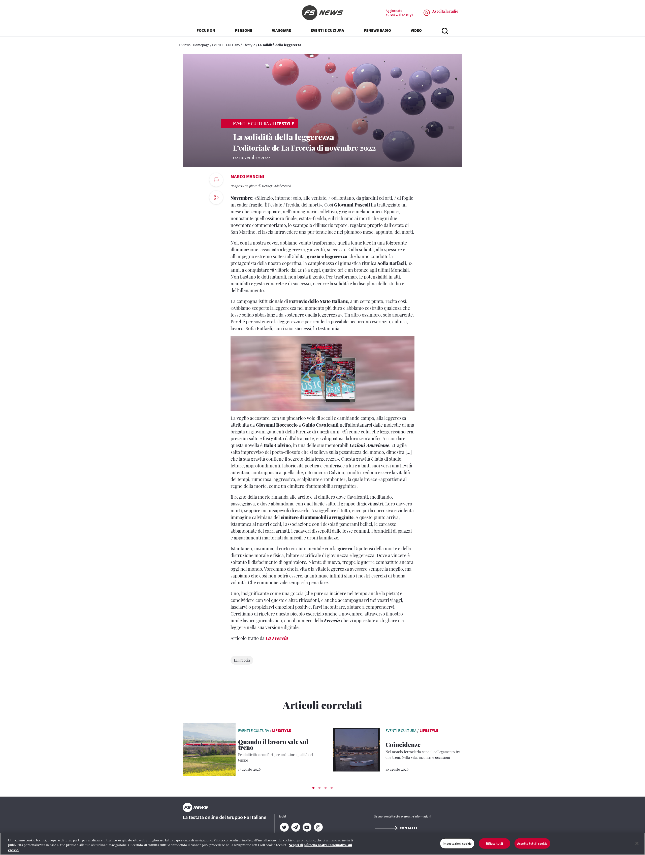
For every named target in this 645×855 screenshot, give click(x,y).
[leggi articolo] (209, 749)
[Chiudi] (636, 843)
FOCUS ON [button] (206, 30)
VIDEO (416, 30)
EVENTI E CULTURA (226, 45)
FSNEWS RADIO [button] (377, 30)
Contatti (408, 827)
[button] (313, 788)
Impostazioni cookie (457, 843)
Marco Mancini (247, 176)
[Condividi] (216, 211)
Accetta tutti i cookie (532, 843)
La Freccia (277, 638)
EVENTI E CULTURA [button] (327, 30)
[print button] (216, 180)
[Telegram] (295, 827)
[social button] (216, 197)
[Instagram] (318, 827)
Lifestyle (249, 45)
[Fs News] (322, 12)
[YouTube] (306, 827)
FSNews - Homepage (194, 45)
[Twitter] (284, 827)
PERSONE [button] (243, 30)
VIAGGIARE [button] (281, 30)
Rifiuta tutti (494, 843)
